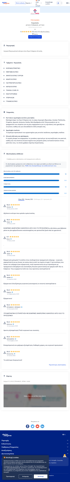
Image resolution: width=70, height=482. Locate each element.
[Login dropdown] (59, 3)
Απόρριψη (25, 476)
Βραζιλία (53, 462)
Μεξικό (49, 460)
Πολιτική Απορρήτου (13, 467)
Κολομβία (54, 460)
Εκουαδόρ (60, 460)
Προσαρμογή (10, 476)
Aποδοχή (41, 476)
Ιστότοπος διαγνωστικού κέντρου (35, 27)
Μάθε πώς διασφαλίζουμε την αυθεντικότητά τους (40, 166)
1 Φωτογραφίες (35, 20)
